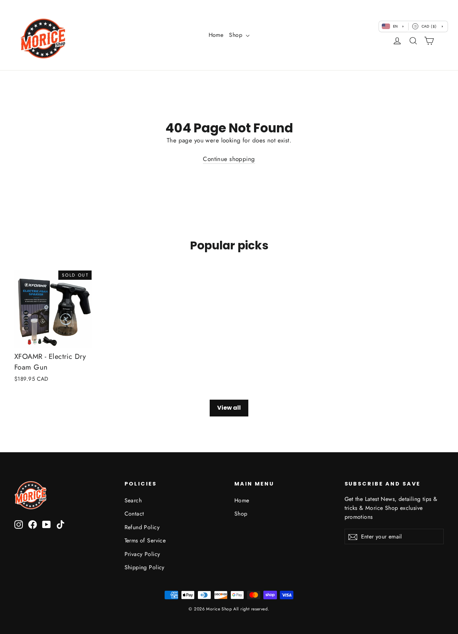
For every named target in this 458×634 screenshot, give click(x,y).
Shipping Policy (145, 567)
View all (229, 408)
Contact (134, 513)
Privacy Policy (142, 554)
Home (216, 35)
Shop (236, 35)
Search (133, 500)
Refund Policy (142, 527)
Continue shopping (229, 159)
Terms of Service (145, 540)
